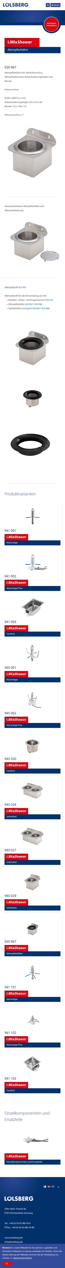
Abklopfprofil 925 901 (15, 287)
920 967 (29, 304)
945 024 (49, 300)
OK (6, 1263)
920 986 (38, 304)
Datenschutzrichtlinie (22, 1257)
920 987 (36, 308)
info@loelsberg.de (14, 1242)
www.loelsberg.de (14, 1238)
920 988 (45, 308)
